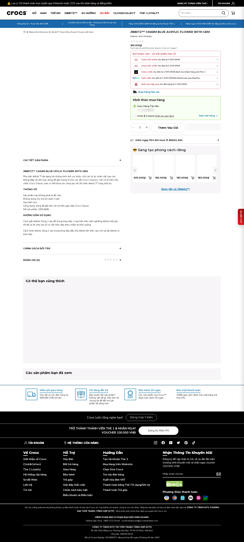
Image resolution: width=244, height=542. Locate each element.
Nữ (34, 13)
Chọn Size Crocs (113, 469)
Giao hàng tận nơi (148, 106)
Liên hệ (27, 485)
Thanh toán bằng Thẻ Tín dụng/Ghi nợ (126, 485)
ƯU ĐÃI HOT (241, 216)
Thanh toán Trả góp (115, 490)
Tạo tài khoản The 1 (115, 459)
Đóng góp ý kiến (141, 417)
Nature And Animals (39, 32)
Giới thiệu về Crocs (34, 459)
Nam (43, 13)
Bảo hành (69, 474)
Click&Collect (32, 464)
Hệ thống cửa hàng (34, 474)
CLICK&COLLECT (124, 13)
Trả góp (68, 480)
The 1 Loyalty (32, 469)
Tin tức (27, 490)
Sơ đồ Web (30, 480)
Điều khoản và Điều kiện (78, 495)
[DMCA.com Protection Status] (174, 484)
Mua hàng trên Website (118, 464)
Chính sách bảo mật (75, 490)
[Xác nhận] (218, 474)
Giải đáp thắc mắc (74, 485)
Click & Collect (145, 116)
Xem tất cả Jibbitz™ (175, 189)
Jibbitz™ (70, 13)
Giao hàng (69, 469)
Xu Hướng (88, 13)
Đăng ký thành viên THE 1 (192, 3)
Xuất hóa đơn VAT (114, 480)
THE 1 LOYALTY (149, 13)
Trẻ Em (55, 13)
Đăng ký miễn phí (158, 430)
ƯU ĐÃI (104, 13)
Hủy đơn (68, 459)
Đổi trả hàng (70, 464)
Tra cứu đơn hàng (113, 474)
